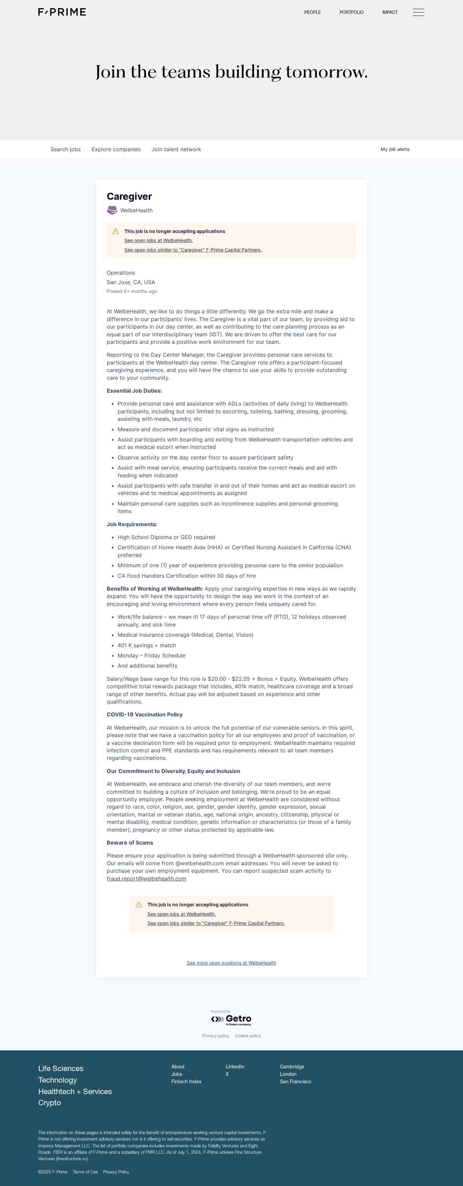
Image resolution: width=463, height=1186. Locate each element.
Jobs (177, 1074)
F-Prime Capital (62, 12)
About (178, 1067)
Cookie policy (248, 1035)
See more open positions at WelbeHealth (231, 963)
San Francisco (295, 1082)
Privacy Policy (116, 1172)
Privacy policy (215, 1035)
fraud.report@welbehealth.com (146, 878)
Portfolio (352, 13)
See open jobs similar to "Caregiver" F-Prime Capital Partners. (193, 250)
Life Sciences (60, 1069)
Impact (390, 13)
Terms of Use (85, 1172)
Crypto (49, 1103)
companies (116, 149)
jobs (66, 149)
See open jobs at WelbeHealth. (158, 240)
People (312, 13)
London (288, 1074)
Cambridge (292, 1067)
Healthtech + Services (75, 1092)
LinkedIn (235, 1067)
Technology (57, 1081)
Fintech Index (186, 1082)
